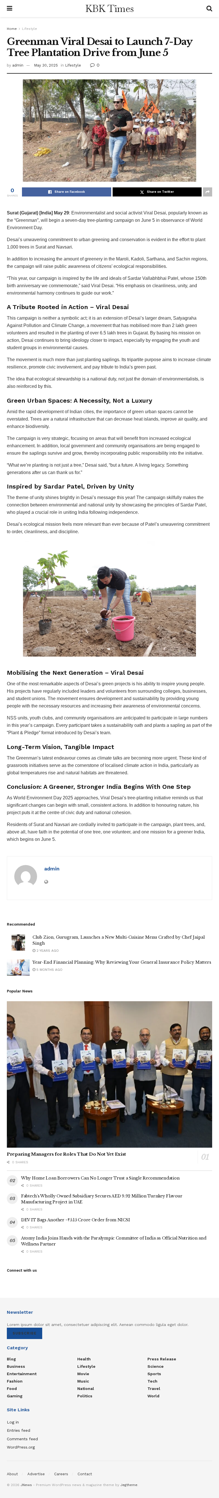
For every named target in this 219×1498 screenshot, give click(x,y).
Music (83, 1381)
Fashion (15, 1381)
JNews (26, 1485)
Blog (11, 1359)
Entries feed (18, 1430)
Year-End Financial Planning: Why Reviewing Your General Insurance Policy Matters (122, 962)
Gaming (15, 1396)
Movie (83, 1373)
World (153, 1396)
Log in (13, 1422)
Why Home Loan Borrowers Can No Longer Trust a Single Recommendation (100, 1178)
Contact (85, 1474)
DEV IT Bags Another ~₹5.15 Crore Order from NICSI (75, 1219)
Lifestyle (29, 29)
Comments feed (22, 1439)
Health (84, 1359)
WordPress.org (21, 1447)
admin (17, 65)
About (12, 1474)
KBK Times (109, 8)
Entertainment (21, 1373)
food (12, 1388)
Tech (152, 1381)
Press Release (161, 1359)
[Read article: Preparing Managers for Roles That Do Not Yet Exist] (109, 1074)
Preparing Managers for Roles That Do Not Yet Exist (66, 1154)
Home (12, 29)
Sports (154, 1373)
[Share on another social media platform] (207, 191)
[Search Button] (209, 8)
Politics (84, 1396)
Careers (61, 1474)
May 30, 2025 (46, 65)
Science (155, 1366)
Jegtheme (128, 1485)
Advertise (36, 1474)
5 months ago (48, 970)
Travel (153, 1388)
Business (16, 1366)
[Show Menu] (9, 8)
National (85, 1388)
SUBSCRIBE (24, 1333)
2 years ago (47, 951)
